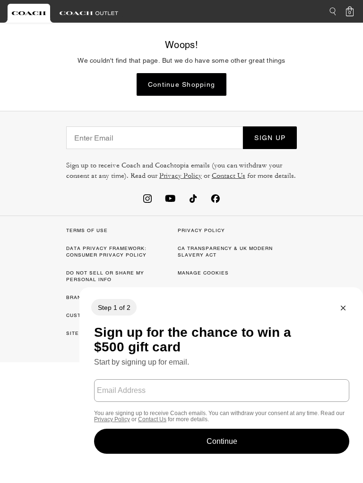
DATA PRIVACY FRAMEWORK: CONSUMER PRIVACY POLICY (106, 251)
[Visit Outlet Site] (89, 13)
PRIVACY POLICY (201, 230)
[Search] (332, 11)
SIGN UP (269, 138)
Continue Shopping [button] (181, 84)
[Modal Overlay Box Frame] (221, 375)
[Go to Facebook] (215, 198)
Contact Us (228, 175)
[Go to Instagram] (147, 198)
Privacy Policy (180, 175)
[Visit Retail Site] (29, 13)
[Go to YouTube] (170, 198)
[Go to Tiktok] (193, 198)
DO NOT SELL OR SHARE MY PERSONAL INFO (105, 276)
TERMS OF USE (87, 230)
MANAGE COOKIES (203, 273)
